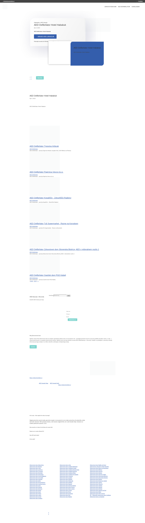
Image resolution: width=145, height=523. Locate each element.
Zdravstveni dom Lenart (35, 496)
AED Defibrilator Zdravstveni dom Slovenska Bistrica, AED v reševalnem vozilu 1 (64, 249)
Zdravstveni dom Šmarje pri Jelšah (98, 481)
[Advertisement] (59, 52)
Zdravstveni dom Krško (35, 493)
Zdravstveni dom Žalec (95, 492)
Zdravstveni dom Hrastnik (36, 479)
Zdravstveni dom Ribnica (96, 469)
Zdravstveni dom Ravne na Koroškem (99, 468)
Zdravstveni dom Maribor (66, 479)
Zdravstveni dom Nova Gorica (67, 487)
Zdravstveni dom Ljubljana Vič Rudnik (69, 474)
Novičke (40, 77)
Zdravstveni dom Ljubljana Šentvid (68, 471)
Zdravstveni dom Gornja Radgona (38, 476)
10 (34, 281)
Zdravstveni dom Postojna (66, 493)
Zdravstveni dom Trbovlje (96, 484)
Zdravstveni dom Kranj (35, 492)
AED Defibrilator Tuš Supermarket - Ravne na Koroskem (54, 223)
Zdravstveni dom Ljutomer (66, 476)
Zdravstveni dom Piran (65, 492)
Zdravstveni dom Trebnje (96, 485)
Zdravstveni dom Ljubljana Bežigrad (68, 466)
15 (36, 281)
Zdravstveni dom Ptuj (65, 495)
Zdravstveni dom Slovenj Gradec (98, 474)
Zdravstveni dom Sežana (96, 473)
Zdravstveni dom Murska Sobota (68, 485)
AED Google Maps (43, 383)
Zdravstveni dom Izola (35, 485)
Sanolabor (136, 6)
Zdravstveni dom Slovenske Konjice (99, 477)
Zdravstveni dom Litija (65, 465)
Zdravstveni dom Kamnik (36, 487)
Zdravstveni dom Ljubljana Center (68, 468)
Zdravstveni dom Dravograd (36, 474)
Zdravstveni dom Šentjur (96, 479)
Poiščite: (51, 295)
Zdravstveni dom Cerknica (36, 469)
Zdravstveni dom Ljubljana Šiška (68, 473)
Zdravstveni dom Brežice (36, 466)
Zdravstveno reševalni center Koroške (99, 466)
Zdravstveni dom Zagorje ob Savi (98, 490)
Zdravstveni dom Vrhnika (96, 488)
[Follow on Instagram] (48, 514)
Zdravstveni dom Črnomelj (36, 471)
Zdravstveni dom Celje (35, 468)
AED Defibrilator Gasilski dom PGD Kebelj (48, 275)
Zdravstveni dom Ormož (66, 490)
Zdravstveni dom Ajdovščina (37, 465)
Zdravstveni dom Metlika (66, 482)
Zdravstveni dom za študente (97, 496)
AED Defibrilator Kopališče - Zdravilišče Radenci (50, 198)
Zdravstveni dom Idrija (35, 481)
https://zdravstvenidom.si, (36, 377)
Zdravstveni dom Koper (35, 490)
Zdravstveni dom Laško (35, 495)
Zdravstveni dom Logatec (66, 477)
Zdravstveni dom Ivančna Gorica (37, 484)
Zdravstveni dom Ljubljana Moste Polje (69, 469)
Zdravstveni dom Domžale (36, 473)
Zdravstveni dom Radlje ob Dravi (98, 465)
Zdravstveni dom (110, 6)
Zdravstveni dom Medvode (66, 481)
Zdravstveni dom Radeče (66, 496)
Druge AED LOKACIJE (46, 36)
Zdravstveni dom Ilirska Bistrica (37, 482)
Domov (33, 346)
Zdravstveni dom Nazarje (66, 484)
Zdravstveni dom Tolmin (96, 482)
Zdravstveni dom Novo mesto (67, 488)
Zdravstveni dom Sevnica (96, 471)
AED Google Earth (54, 383)
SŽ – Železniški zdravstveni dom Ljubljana (100, 495)
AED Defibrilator (124, 6)
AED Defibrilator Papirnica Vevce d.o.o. (46, 172)
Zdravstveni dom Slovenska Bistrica (99, 476)
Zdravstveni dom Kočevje (36, 488)
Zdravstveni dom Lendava (36, 498)
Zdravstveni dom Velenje (96, 487)
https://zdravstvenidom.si (64, 385)
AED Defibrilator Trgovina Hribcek (44, 146)
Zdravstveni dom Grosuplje (36, 477)
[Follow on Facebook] (48, 512)
